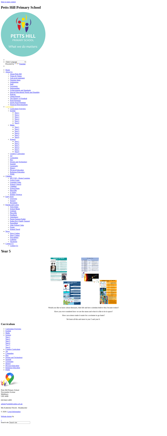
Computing (14, 158)
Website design (6, 416)
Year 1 (17, 113)
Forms (12, 227)
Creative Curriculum (17, 154)
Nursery (13, 201)
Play (11, 160)
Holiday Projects (16, 195)
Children (8, 176)
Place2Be (13, 190)
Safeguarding (15, 88)
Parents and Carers (12, 205)
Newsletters (14, 237)
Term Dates (14, 207)
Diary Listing (15, 235)
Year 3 (17, 117)
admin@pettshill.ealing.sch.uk (11, 404)
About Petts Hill (16, 74)
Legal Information (14, 412)
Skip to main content (8, 2)
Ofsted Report (15, 96)
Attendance (14, 217)
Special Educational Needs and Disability (25, 92)
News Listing (15, 233)
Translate (22, 64)
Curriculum (9, 107)
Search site (5, 422)
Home (7, 70)
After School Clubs (17, 225)
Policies (13, 94)
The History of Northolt (18, 98)
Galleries (13, 239)
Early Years (9, 197)
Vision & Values (16, 76)
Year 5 (17, 121)
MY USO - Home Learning (20, 178)
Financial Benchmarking (19, 105)
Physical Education (17, 170)
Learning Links (15, 182)
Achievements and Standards (20, 90)
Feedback (13, 215)
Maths (12, 125)
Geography (14, 166)
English (12, 111)
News (7, 231)
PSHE (12, 174)
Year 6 (17, 123)
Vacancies (13, 242)
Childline (13, 186)
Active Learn (14, 180)
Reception (13, 203)
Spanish (13, 164)
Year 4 (17, 119)
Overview (13, 199)
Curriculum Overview (18, 109)
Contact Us (9, 244)
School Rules (15, 188)
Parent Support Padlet (18, 219)
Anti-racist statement (17, 78)
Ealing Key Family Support (20, 221)
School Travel (15, 229)
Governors (14, 86)
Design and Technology (18, 162)
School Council (15, 184)
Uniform (13, 211)
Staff (11, 84)
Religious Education (17, 172)
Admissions (14, 82)
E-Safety (13, 192)
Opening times (15, 80)
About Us (8, 72)
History (12, 168)
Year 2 (17, 115)
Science (13, 139)
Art (11, 156)
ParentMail (14, 223)
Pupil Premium (15, 101)
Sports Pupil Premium (18, 103)
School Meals (15, 209)
